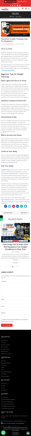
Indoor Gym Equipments (7, 401)
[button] (3, 432)
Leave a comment (20, 44)
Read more (15, 262)
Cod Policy (3, 342)
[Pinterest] (13, 206)
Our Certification (5, 376)
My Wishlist (4, 390)
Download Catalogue (11, 1)
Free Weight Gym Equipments (8, 406)
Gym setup (18, 16)
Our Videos (3, 374)
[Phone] (1, 219)
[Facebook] (5, 206)
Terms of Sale (4, 347)
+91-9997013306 (23, 1)
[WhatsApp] (21, 206)
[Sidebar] (2, 133)
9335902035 (15, 3)
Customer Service (5, 349)
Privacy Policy (4, 340)
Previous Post (8, 212)
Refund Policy (4, 351)
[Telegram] (25, 206)
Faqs (2, 369)
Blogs (2, 367)
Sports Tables (4, 397)
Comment (4, 281)
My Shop (3, 385)
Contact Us (4, 365)
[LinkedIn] (17, 206)
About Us (3, 360)
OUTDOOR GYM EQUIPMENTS (8, 399)
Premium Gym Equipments (7, 408)
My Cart (3, 388)
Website (3, 313)
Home (12, 16)
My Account (4, 383)
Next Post (24, 212)
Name (3, 299)
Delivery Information (6, 353)
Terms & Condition (5, 344)
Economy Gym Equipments (7, 404)
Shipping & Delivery (6, 363)
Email (3, 306)
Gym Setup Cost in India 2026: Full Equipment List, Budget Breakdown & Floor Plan (15, 246)
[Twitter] (9, 206)
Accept (15, 433)
